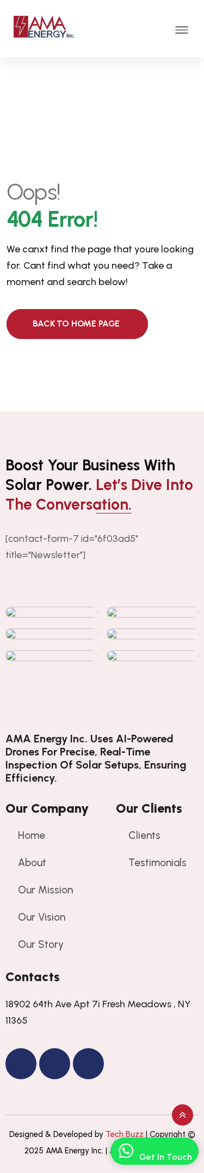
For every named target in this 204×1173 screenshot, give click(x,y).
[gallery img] (51, 612)
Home (31, 835)
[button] (181, 28)
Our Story (41, 944)
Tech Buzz (125, 1134)
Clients (144, 835)
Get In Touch (165, 1157)
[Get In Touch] (126, 1151)
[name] (102, 713)
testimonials (157, 862)
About (32, 862)
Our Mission (45, 890)
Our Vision (41, 917)
